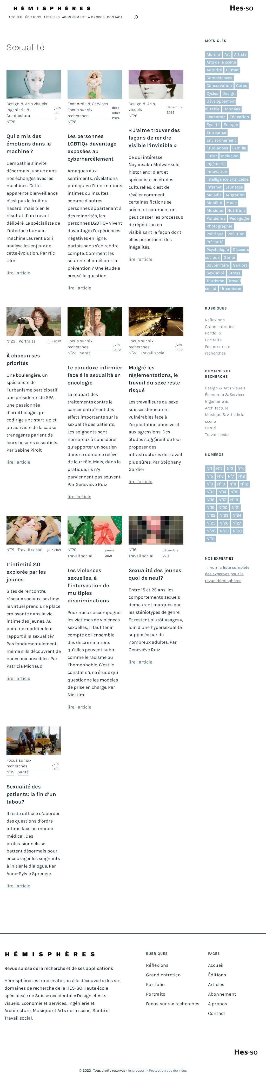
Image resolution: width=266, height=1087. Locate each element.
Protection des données (168, 1070)
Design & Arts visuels (26, 103)
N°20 (72, 549)
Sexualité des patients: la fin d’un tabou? (31, 794)
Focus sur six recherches (80, 112)
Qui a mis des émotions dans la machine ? (28, 143)
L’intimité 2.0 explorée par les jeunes (26, 572)
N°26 (133, 115)
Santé (85, 352)
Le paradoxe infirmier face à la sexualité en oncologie (95, 375)
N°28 (72, 121)
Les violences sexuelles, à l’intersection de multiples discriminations (88, 585)
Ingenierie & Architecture (18, 112)
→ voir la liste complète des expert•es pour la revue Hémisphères (227, 574)
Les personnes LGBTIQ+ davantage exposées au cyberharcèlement (92, 147)
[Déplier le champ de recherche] (136, 17)
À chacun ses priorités (23, 359)
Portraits (27, 341)
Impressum (137, 1070)
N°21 (10, 549)
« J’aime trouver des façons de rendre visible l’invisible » (154, 137)
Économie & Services (88, 103)
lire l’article (18, 273)
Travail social (153, 352)
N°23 (10, 341)
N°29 (10, 121)
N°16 (132, 549)
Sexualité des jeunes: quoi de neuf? (156, 574)
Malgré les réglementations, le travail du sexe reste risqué (154, 378)
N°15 (10, 771)
